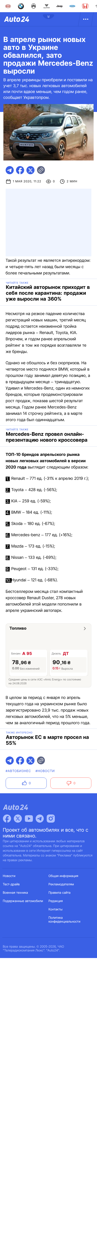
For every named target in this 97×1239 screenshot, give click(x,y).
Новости (9, 876)
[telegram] (10, 170)
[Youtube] (29, 818)
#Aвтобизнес (18, 771)
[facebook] (20, 170)
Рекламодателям (61, 884)
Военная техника (15, 893)
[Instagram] (51, 818)
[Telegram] (40, 818)
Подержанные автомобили (23, 901)
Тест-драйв (11, 884)
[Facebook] (7, 818)
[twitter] (30, 170)
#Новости (45, 771)
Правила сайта (59, 893)
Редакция (55, 901)
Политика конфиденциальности (64, 919)
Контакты (55, 909)
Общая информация (63, 876)
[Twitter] (18, 818)
